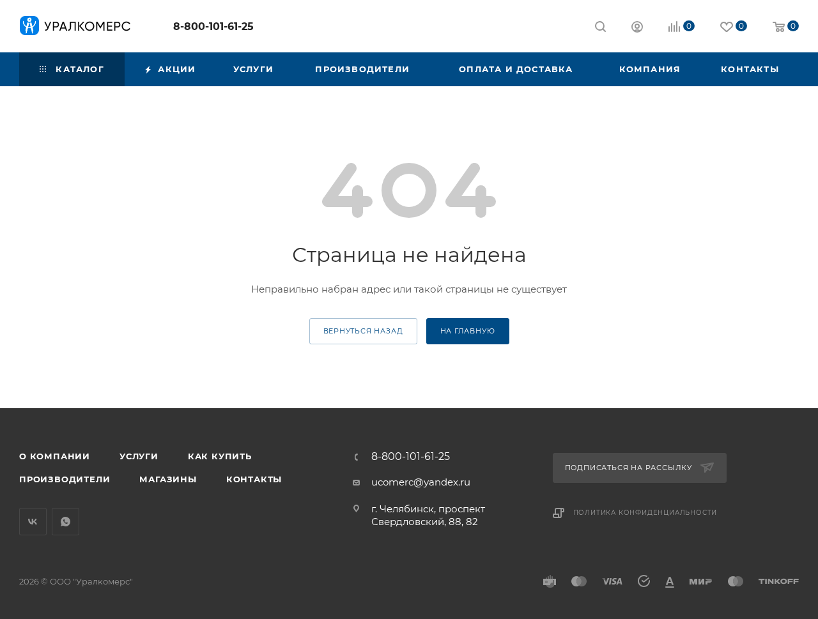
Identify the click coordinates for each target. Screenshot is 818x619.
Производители (64, 479)
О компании (54, 456)
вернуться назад (363, 330)
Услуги (139, 456)
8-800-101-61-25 (213, 26)
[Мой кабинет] (637, 28)
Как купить (220, 456)
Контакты (254, 479)
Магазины (167, 479)
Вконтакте (33, 521)
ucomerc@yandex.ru (420, 482)
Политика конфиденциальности (645, 512)
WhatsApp (65, 521)
